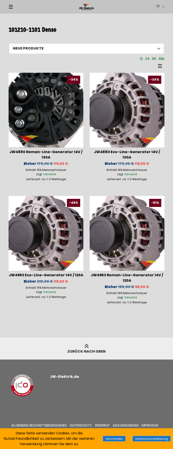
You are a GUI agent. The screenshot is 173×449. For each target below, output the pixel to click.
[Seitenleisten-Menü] (161, 67)
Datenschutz (81, 425)
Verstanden (114, 439)
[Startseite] (86, 7)
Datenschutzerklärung (151, 439)
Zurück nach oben (86, 351)
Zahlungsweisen (126, 425)
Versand (49, 174)
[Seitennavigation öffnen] (19, 7)
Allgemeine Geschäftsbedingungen (39, 425)
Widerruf (102, 425)
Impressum (150, 425)
